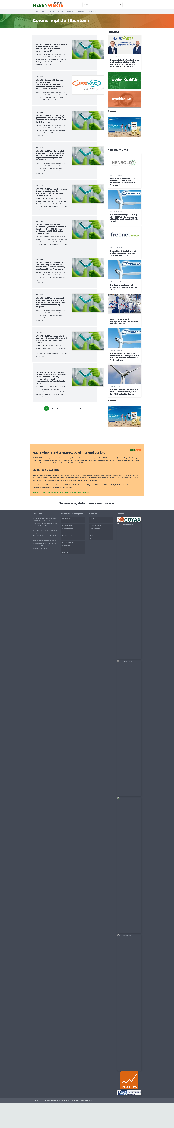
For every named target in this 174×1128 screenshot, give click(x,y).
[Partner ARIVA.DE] (129, 865)
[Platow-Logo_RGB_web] (129, 1080)
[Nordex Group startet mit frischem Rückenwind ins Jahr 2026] (124, 269)
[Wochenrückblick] (124, 80)
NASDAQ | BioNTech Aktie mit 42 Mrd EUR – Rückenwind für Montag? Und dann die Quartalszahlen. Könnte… (51, 339)
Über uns (92, 518)
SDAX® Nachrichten (67, 535)
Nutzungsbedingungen (95, 525)
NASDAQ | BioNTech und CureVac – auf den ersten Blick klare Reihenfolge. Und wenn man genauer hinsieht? (51, 47)
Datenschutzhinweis (95, 528)
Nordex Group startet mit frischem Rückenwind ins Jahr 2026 (123, 287)
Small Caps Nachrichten (67, 542)
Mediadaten (93, 532)
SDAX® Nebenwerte (67, 532)
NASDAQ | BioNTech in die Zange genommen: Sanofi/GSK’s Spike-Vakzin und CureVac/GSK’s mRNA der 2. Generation (51, 118)
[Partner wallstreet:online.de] (129, 728)
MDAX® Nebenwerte (67, 518)
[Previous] (35, 408)
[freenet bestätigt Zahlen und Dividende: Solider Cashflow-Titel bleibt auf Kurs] (124, 235)
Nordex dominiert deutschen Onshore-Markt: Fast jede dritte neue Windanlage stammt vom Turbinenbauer (124, 356)
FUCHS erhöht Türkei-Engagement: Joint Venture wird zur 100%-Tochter (124, 321)
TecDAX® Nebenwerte (67, 525)
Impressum (92, 522)
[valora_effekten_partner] (129, 1092)
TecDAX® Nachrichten (67, 528)
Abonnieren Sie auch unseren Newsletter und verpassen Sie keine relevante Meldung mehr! (62, 492)
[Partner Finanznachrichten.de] (129, 591)
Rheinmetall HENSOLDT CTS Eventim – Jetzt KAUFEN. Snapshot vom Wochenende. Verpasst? (123, 181)
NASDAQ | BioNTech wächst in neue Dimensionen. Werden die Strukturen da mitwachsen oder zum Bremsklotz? (51, 192)
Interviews (64, 549)
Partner (92, 535)
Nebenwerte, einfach (87, 503)
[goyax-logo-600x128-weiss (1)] (129, 519)
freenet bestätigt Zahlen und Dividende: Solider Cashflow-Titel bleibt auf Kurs (123, 253)
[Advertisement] (54, 1115)
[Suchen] (120, 4)
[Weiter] (80, 408)
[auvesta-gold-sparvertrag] (124, 127)
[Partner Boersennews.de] (129, 1002)
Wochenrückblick (66, 545)
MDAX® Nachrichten (67, 522)
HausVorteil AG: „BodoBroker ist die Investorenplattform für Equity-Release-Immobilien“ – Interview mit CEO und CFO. (124, 63)
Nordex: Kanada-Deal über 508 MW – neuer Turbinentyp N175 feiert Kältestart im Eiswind (124, 391)
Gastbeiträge (65, 552)
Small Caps (64, 538)
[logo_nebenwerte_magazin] (48, 4)
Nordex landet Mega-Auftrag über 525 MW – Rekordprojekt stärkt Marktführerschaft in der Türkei (124, 218)
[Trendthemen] (124, 99)
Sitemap (92, 538)
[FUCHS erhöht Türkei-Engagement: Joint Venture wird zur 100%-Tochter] (124, 304)
